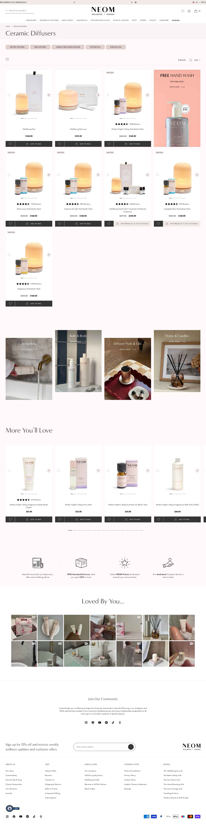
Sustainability (11, 775)
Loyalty (153, 20)
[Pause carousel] (135, 2)
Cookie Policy (130, 780)
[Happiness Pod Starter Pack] (29, 252)
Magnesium (82, 20)
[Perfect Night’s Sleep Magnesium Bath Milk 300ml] (177, 468)
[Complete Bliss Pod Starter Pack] (177, 172)
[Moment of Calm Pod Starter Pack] (78, 172)
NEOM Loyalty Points (94, 775)
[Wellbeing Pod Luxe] (78, 93)
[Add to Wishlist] (10, 144)
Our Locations (90, 771)
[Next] (49, 95)
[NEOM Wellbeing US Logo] (103, 11)
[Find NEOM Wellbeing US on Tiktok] (113, 722)
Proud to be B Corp (14, 780)
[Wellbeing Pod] (29, 93)
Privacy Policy (130, 775)
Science (176, 20)
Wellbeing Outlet (92, 780)
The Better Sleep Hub (172, 775)
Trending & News (171, 793)
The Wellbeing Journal (173, 771)
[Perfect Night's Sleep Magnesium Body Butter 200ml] (29, 468)
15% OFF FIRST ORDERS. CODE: (103, 2)
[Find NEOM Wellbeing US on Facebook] (93, 722)
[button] (24, 627)
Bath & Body (67, 20)
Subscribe (164, 20)
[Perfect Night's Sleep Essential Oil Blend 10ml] (128, 468)
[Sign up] (131, 747)
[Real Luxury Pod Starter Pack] (29, 172)
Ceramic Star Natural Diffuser (68, 47)
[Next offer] (131, 2)
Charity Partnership (14, 784)
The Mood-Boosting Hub (174, 784)
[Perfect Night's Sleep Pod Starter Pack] (127, 93)
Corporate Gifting (52, 793)
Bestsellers (31, 20)
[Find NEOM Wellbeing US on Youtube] (99, 722)
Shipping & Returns (53, 784)
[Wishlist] (182, 11)
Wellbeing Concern (49, 20)
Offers (143, 20)
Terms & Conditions (132, 771)
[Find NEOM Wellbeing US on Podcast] (119, 722)
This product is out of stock (134, 224)
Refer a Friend (51, 789)
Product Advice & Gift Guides (176, 798)
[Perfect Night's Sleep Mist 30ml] (78, 468)
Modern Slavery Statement (135, 784)
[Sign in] (189, 11)
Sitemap (127, 789)
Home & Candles (121, 20)
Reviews (48, 775)
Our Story (10, 771)
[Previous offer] (74, 2)
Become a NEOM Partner (96, 784)
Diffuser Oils (95, 47)
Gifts (134, 20)
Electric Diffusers (17, 47)
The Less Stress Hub (172, 780)
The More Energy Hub (173, 789)
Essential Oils (115, 47)
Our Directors (11, 789)
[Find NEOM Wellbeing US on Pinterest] (106, 722)
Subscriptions (50, 798)
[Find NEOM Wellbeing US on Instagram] (86, 722)
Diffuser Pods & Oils (100, 20)
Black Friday (90, 789)
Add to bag (36, 144)
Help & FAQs (50, 771)
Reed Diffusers (40, 47)
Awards (9, 793)
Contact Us (49, 780)
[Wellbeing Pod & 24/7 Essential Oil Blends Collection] (127, 172)
